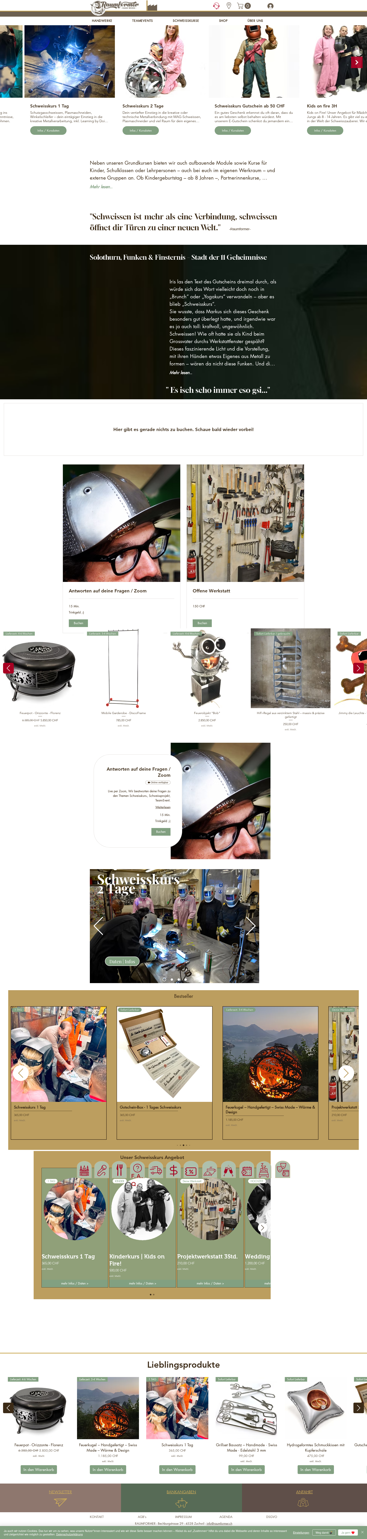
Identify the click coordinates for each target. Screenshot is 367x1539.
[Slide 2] (172, 979)
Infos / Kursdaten (39, 130)
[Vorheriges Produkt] (8, 668)
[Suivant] (251, 926)
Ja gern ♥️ (348, 1532)
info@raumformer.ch (219, 1524)
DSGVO (271, 1517)
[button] (244, 6)
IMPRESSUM (183, 1517)
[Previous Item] (10, 62)
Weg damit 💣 (324, 1532)
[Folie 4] (185, 979)
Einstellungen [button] (301, 1532)
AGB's (142, 1517)
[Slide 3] (179, 979)
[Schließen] (362, 1532)
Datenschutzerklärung (69, 1534)
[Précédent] (98, 926)
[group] (183, 679)
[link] (121, 591)
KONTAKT (97, 1517)
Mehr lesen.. (101, 186)
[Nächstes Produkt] (358, 668)
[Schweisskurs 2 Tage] (164, 979)
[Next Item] (357, 62)
